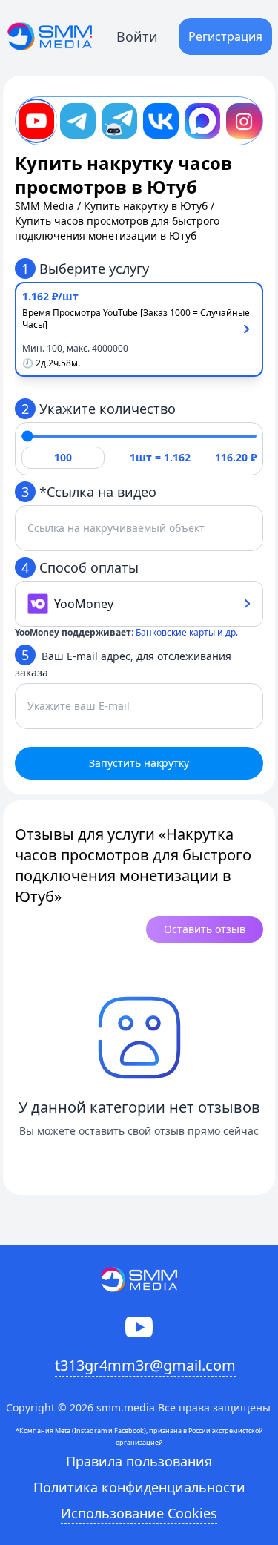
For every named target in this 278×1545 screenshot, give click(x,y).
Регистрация (225, 36)
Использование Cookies (139, 1513)
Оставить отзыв (204, 929)
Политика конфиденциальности (139, 1487)
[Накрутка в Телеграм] (78, 121)
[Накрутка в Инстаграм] (244, 121)
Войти (137, 36)
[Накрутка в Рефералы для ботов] (119, 121)
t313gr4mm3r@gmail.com (145, 1365)
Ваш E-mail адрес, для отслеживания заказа (123, 662)
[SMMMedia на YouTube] (139, 1327)
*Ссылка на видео (88, 492)
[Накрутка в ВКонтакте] (161, 121)
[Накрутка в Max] (202, 121)
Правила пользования (139, 1461)
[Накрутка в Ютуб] (36, 121)
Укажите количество (98, 409)
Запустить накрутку (139, 763)
